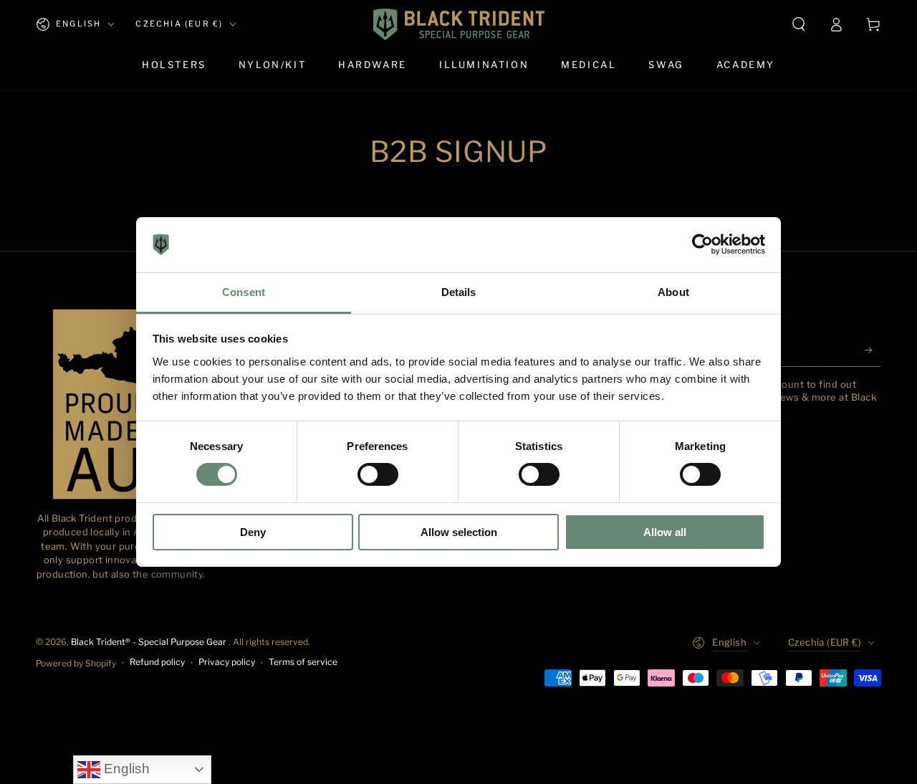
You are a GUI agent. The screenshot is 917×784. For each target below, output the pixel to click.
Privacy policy (226, 661)
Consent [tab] (243, 292)
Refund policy (157, 661)
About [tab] (673, 292)
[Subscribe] (873, 350)
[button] (798, 24)
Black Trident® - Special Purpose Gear (150, 641)
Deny (253, 532)
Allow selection (459, 532)
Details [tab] (458, 292)
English (125, 768)
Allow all (664, 532)
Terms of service (303, 661)
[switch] (377, 474)
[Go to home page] (458, 24)
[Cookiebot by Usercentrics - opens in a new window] (702, 244)
